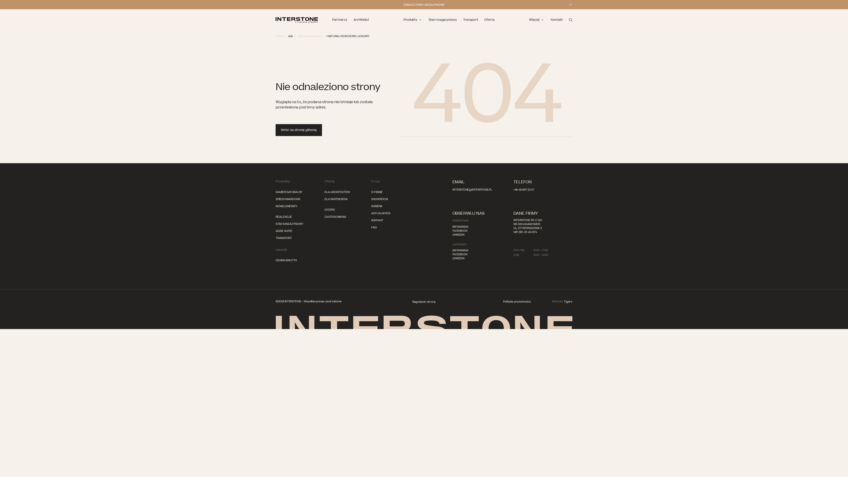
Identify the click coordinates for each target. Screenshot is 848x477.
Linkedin (458, 235)
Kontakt (377, 220)
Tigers (568, 301)
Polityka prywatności (517, 301)
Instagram (460, 227)
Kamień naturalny (289, 192)
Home (280, 36)
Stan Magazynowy (309, 36)
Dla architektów (337, 192)
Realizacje (284, 217)
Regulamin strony (424, 302)
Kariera (376, 206)
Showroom (379, 199)
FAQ (374, 227)
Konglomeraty (286, 206)
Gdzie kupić (284, 231)
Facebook (460, 231)
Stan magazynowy (289, 224)
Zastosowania (335, 217)
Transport (284, 238)
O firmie (377, 192)
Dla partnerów (335, 199)
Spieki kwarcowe (288, 199)
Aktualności (380, 213)
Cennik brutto (286, 260)
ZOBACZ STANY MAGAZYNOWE (424, 5)
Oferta (329, 210)
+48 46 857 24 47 (523, 190)
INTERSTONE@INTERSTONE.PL (472, 190)
